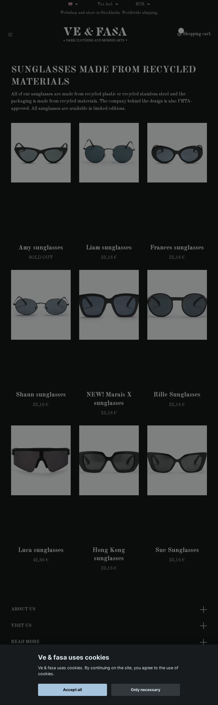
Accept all (72, 689)
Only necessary (145, 689)
